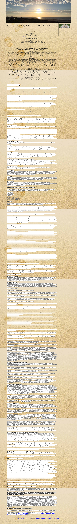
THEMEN (27, 518)
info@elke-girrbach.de (27, 36)
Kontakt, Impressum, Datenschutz (49, 9)
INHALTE (33, 518)
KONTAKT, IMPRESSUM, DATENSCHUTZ (50, 518)
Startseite (21, 9)
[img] (38, 11)
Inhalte (32, 9)
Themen (27, 9)
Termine (38, 9)
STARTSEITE (21, 518)
